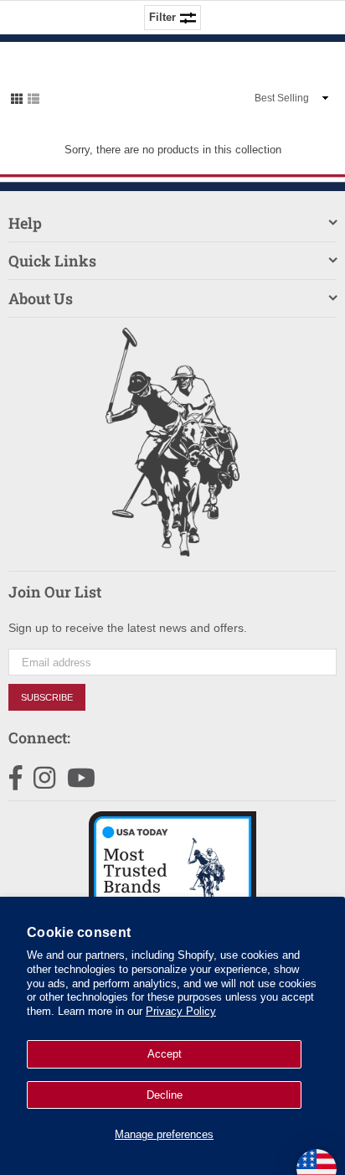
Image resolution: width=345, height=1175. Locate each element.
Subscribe (47, 697)
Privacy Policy (181, 1011)
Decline (165, 1095)
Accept (164, 1054)
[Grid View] (16, 97)
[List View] (33, 97)
